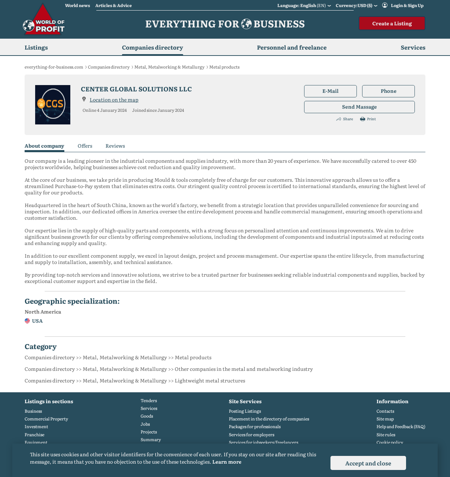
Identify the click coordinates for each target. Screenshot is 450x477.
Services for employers (251, 435)
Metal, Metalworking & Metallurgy (169, 67)
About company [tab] (44, 146)
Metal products (224, 67)
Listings (36, 47)
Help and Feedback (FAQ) (401, 427)
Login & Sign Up (407, 5)
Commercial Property (46, 419)
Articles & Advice (113, 5)
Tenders (149, 401)
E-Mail (330, 90)
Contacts (385, 411)
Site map (385, 419)
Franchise (34, 435)
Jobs (145, 424)
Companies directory (152, 47)
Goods (147, 416)
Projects (149, 432)
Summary (151, 440)
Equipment (36, 442)
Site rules (386, 435)
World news (77, 5)
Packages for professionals (255, 427)
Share (348, 119)
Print (371, 119)
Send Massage (359, 106)
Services (149, 408)
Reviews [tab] (115, 146)
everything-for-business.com (54, 67)
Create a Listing (392, 23)
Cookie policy (390, 442)
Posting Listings (245, 411)
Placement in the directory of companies (269, 419)
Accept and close (368, 463)
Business (33, 411)
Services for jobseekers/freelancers (263, 442)
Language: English (301, 5)
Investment (36, 427)
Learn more (227, 461)
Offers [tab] (85, 146)
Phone (389, 90)
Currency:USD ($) (354, 5)
